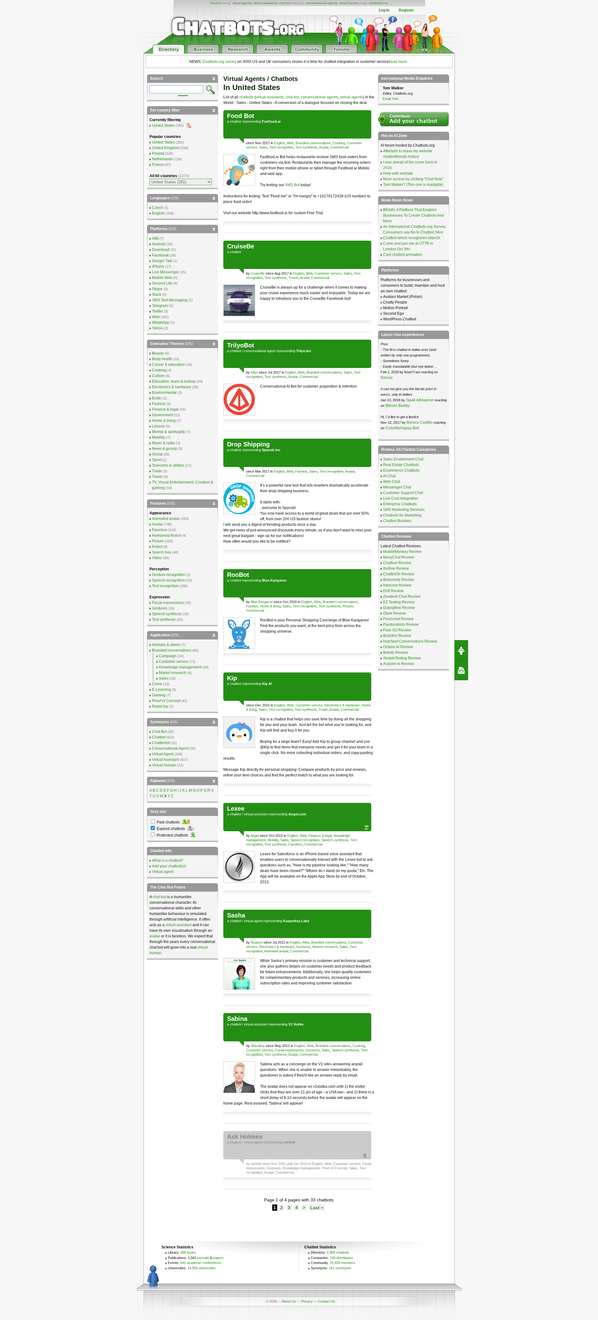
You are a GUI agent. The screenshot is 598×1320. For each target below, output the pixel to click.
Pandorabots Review (401, 624)
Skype (157, 289)
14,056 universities (201, 1268)
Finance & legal (320, 835)
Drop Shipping (248, 444)
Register (406, 10)
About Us (289, 1301)
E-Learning (161, 689)
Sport (156, 460)
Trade (323, 709)
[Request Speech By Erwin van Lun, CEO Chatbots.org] (461, 650)
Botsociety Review (398, 580)
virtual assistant (256, 814)
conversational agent (259, 351)
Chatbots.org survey (219, 61)
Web (290, 143)
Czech (157, 207)
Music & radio (163, 443)
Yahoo (157, 328)
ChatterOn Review (398, 574)
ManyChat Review (398, 557)
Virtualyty (258, 1046)
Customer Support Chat (403, 493)
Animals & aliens (166, 645)
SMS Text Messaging (169, 300)
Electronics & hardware (342, 705)
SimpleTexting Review (402, 658)
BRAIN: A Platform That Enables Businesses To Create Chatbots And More (413, 215)
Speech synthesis (335, 840)
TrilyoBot (240, 345)
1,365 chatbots (338, 1252)
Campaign (168, 656)
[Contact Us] (461, 670)
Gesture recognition (168, 575)
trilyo (254, 372)
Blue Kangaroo (262, 602)
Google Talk (162, 261)
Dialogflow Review (399, 608)
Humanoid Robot (166, 535)
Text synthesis (306, 147)
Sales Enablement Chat (403, 459)
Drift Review (393, 591)
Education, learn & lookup (174, 381)
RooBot (238, 574)
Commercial (339, 147)
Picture (348, 606)
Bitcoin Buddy (397, 405)
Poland (158, 153)
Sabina (237, 1018)
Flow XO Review (397, 630)
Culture (158, 376)
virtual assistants (265, 3)
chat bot (285, 3)
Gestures (303, 947)
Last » (316, 1207)
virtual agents (242, 3)
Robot (157, 546)
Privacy (307, 1301)
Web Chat (391, 481)
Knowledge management (301, 1168)
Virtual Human (164, 765)
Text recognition (281, 147)
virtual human (348, 3)
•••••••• (183, 95)
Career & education (168, 364)
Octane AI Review (398, 647)
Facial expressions (289, 1050)
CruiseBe (240, 246)
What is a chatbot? (167, 860)
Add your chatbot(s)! (169, 866)
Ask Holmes (245, 1136)
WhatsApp (160, 322)
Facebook (160, 255)
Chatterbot (161, 743)
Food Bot (240, 115)
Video (157, 558)
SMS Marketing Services (404, 509)
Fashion (301, 471)
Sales (263, 147)
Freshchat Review (398, 619)
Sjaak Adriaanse (420, 400)
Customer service (328, 273)
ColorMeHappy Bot (402, 428)
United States (163, 125)
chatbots (246, 97)
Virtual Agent (162, 754)
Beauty (158, 353)
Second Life (162, 283)
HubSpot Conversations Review (410, 641)
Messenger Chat (397, 487)
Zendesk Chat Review (401, 596)
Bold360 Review (397, 636)
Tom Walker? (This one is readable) (413, 184)
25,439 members (342, 1263)
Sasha (236, 915)
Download (160, 250)
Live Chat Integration (400, 498)
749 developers (341, 1258)
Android (158, 244)
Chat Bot (159, 731)
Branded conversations (313, 143)
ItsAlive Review (396, 568)
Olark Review (394, 613)
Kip (232, 678)
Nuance (257, 942)
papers (218, 1258)
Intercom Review (397, 585)
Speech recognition (305, 840)
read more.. (399, 61)
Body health (162, 359)
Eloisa (386, 377)
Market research (325, 947)
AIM (155, 238)
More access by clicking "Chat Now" (413, 179)
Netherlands (162, 159)
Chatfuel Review (397, 563)
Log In (384, 10)
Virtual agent (162, 872)
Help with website (398, 173)
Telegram (160, 306)
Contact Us (326, 1301)
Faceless (295, 844)
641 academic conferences (200, 1263)
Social (157, 454)
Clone (157, 684)
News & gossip (164, 448)
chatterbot (376, 3)
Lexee (235, 808)
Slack (156, 294)
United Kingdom (165, 148)
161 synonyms (340, 1268)
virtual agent (253, 921)
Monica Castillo (419, 422)
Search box (161, 552)
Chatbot (215, 3)
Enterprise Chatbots (400, 504)
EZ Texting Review (399, 602)
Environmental (164, 392)
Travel (293, 278)
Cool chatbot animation (402, 254)
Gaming (158, 695)
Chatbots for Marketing (402, 515)
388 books (188, 1252)
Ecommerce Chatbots (401, 470)
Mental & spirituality (168, 432)
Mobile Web (162, 278)
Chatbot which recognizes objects (411, 238)
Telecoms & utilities (168, 465)
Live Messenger (165, 272)
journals (203, 1258)
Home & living (270, 606)
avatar (155, 936)
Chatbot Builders (397, 521)
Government (162, 415)
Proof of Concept (334, 1168)
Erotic (157, 398)
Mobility (273, 840)
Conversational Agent (170, 748)
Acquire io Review (398, 664)
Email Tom (390, 99)
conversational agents (321, 3)
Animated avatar (276, 951)
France (158, 165)
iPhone (158, 266)
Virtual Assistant (165, 759)
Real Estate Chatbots (401, 465)
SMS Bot (292, 185)
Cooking (339, 143)
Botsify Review (395, 652)
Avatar (324, 147)
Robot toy (160, 706)
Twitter (157, 311)
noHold (256, 1164)
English (279, 143)
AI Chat (389, 476)
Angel (254, 835)
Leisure (158, 426)
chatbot (235, 121)
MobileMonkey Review (402, 551)
